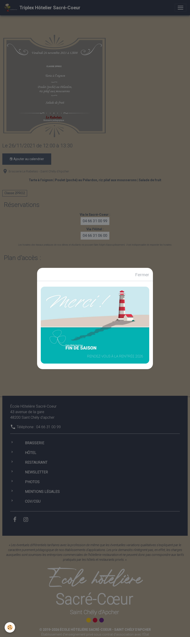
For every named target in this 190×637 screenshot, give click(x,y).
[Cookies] (10, 627)
